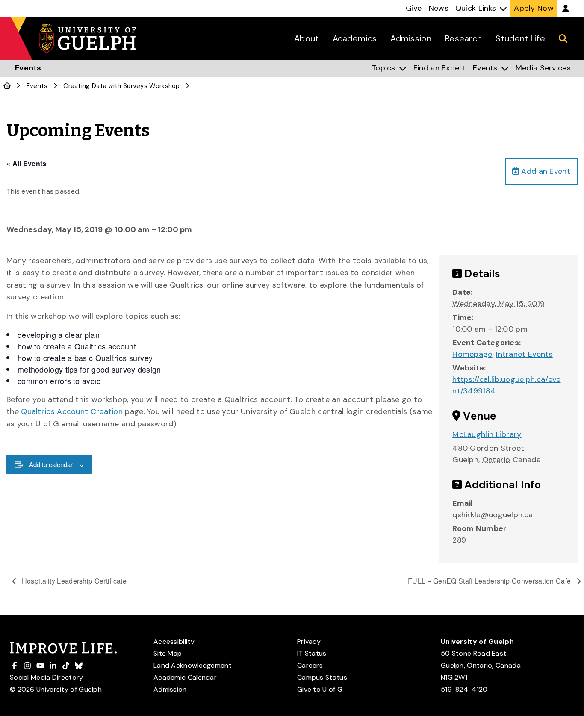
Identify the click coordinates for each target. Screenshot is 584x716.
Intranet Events (524, 354)
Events (37, 86)
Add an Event (544, 171)
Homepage (472, 354)
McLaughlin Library (486, 434)
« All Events (26, 163)
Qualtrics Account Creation (72, 411)
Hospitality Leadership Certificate (73, 581)
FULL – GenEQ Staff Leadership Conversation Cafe (490, 581)
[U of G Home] (7, 86)
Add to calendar (51, 464)
